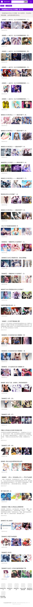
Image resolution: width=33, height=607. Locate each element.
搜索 (26, 1)
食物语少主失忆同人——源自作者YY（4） (13, 146)
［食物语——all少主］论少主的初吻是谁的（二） (15, 83)
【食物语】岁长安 (6, 552)
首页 (2, 5)
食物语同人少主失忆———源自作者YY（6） (14, 162)
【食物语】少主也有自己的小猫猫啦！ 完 (13, 351)
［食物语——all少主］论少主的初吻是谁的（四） (15, 51)
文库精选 (8, 5)
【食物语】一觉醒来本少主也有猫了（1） (13, 242)
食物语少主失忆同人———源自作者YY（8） (14, 115)
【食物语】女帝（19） (7, 398)
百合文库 (7, 1)
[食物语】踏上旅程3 (6, 520)
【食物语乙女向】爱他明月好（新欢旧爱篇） (14, 257)
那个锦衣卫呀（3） (6, 491)
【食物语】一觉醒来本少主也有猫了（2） (13, 273)
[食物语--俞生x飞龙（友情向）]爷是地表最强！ (14, 382)
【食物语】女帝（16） (7, 445)
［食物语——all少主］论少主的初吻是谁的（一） (15, 99)
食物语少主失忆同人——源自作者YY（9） (13, 210)
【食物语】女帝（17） (7, 414)
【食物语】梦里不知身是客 (9, 536)
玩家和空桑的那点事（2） (8, 305)
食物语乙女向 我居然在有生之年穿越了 (12, 289)
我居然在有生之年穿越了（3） (10, 194)
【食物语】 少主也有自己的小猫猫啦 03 (12, 366)
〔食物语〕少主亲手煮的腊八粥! (10, 321)
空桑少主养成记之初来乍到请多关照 (11, 430)
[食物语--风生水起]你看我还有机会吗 (11, 461)
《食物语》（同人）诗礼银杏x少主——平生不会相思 (16, 477)
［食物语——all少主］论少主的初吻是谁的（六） (15, 67)
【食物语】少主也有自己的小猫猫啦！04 (13, 335)
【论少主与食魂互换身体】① (9, 226)
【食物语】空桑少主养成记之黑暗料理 (12, 507)
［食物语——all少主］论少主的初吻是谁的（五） (15, 35)
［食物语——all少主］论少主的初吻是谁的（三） (15, 19)
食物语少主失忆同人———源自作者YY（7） (14, 178)
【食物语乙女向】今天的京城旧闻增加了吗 (13, 568)
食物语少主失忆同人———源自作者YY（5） (14, 130)
